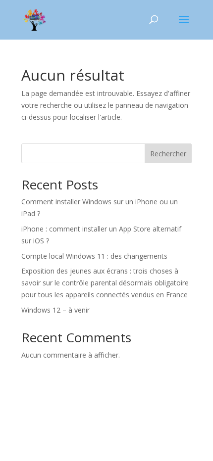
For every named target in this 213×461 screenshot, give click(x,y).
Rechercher (168, 153)
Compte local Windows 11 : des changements (94, 256)
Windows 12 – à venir (55, 310)
